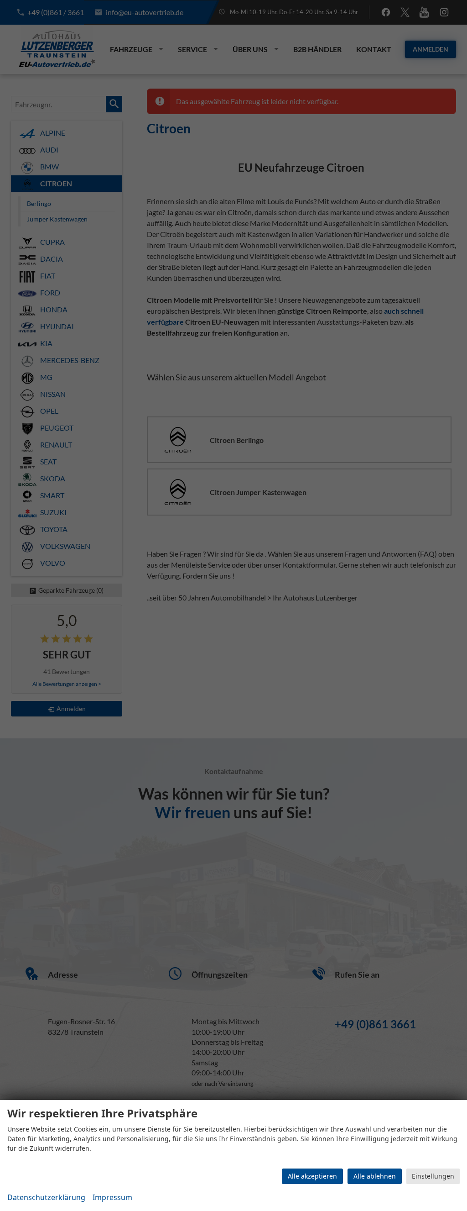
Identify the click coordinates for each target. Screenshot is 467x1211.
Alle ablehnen (374, 1176)
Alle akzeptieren (312, 1176)
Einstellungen (433, 1176)
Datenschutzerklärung (46, 1197)
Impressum (112, 1197)
